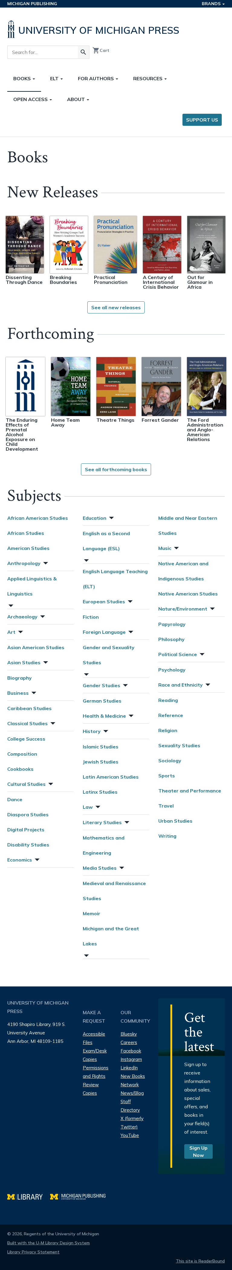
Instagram (131, 1059)
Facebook (131, 1051)
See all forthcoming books (116, 469)
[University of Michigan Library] (28, 1196)
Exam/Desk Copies (95, 1055)
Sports (166, 776)
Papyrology (171, 624)
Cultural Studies (26, 784)
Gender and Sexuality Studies (108, 654)
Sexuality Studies (179, 745)
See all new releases (116, 307)
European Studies (104, 601)
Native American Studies (188, 594)
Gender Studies (101, 685)
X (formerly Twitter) (132, 1123)
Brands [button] (212, 3)
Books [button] (22, 78)
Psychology (171, 670)
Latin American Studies (111, 777)
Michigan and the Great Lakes (111, 936)
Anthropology (23, 563)
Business (18, 693)
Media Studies (100, 868)
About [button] (76, 99)
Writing (167, 836)
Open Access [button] (31, 99)
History (92, 731)
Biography (19, 678)
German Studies (102, 701)
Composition (22, 754)
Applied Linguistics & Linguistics (32, 586)
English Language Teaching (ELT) (115, 578)
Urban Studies (175, 821)
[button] (45, 562)
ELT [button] (55, 78)
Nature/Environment (182, 609)
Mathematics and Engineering (103, 845)
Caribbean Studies (29, 708)
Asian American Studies (35, 647)
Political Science (177, 654)
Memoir (91, 913)
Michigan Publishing (32, 3)
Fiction (91, 617)
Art (11, 632)
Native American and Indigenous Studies (183, 571)
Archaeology (22, 617)
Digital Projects (25, 830)
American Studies (28, 548)
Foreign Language (104, 632)
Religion (167, 730)
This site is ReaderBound (200, 1261)
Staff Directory (130, 1106)
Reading (168, 700)
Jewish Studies (100, 762)
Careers (129, 1042)
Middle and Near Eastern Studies (187, 525)
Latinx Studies (100, 792)
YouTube (130, 1135)
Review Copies (91, 1089)
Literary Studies (102, 822)
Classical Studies (27, 723)
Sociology (169, 760)
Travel (166, 806)
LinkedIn (129, 1068)
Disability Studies (28, 845)
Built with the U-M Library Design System (48, 1243)
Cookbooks (20, 769)
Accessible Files (94, 1038)
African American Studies (37, 518)
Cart (100, 50)
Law (88, 807)
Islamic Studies (100, 747)
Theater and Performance (189, 791)
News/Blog (132, 1093)
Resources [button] (148, 78)
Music (164, 548)
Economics (19, 860)
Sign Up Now (198, 1151)
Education (94, 518)
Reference (170, 715)
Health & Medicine (104, 716)
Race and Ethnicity (180, 685)
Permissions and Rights (95, 1072)
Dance (14, 799)
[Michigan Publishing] (80, 1196)
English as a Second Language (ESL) (106, 540)
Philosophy (171, 639)
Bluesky (129, 1034)
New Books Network (133, 1080)
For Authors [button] (96, 78)
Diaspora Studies (28, 814)
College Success (26, 739)
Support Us (202, 120)
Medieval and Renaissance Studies (114, 890)
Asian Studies (23, 662)
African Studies (25, 533)
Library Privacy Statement (33, 1252)
